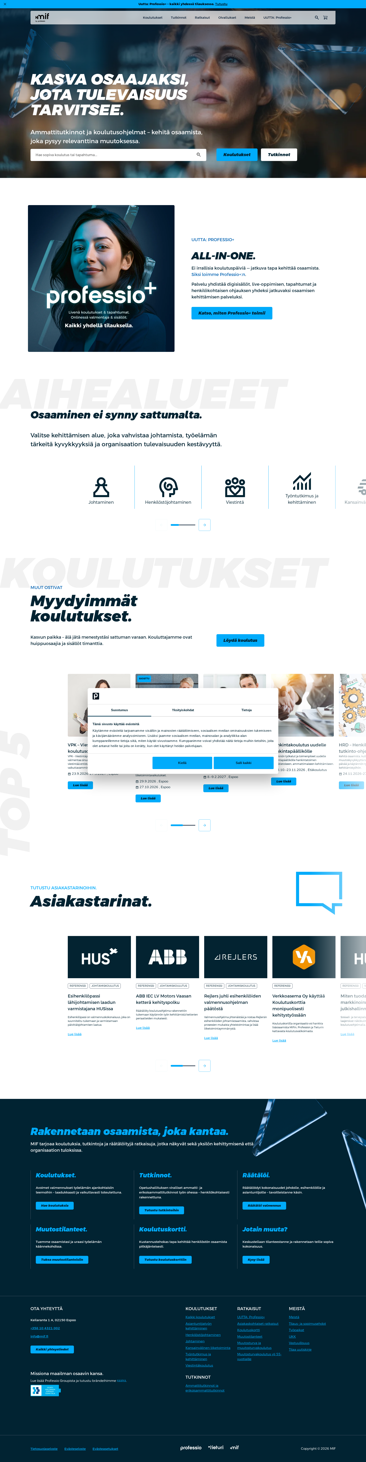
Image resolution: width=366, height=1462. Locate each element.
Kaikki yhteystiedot (52, 1349)
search (316, 18)
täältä (121, 1380)
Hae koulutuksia (54, 1205)
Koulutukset (152, 17)
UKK (292, 1336)
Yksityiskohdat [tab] (183, 710)
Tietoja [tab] (246, 710)
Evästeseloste (75, 1449)
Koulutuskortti (248, 1330)
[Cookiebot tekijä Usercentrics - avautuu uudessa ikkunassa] (255, 696)
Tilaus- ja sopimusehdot (307, 1323)
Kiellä (182, 763)
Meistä (250, 17)
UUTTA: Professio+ (277, 17)
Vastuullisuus (299, 1343)
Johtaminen (195, 1341)
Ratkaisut (202, 17)
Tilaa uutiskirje (300, 1349)
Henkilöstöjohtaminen (203, 1335)
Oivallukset (227, 17)
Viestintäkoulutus (199, 1365)
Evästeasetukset (105, 1449)
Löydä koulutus (240, 640)
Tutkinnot (178, 17)
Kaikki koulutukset (200, 1317)
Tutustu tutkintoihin (161, 1210)
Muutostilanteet (249, 1336)
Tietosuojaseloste (44, 1449)
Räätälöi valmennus (264, 1205)
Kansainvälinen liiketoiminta (208, 1348)
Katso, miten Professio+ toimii (231, 313)
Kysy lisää (256, 1259)
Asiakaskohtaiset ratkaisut (258, 1323)
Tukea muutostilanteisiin (62, 1259)
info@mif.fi (39, 1336)
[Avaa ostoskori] (325, 17)
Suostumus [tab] (119, 710)
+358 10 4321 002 (45, 1328)
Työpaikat (296, 1330)
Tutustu (221, 4)
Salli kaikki (243, 763)
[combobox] (118, 155)
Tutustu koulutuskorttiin (165, 1259)
